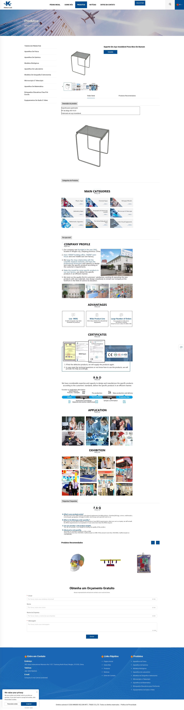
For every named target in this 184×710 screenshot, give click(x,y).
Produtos (81, 5)
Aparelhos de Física (31, 51)
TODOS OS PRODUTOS (32, 46)
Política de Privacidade (128, 705)
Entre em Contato (107, 5)
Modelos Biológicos (31, 63)
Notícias (92, 5)
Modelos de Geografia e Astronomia (37, 75)
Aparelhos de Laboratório (33, 69)
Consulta (110, 52)
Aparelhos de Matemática (33, 86)
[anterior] (62, 86)
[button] (153, 542)
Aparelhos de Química (32, 57)
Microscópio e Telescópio (33, 81)
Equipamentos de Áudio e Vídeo (36, 100)
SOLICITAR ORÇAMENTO (140, 3)
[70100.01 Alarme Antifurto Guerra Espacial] (144, 562)
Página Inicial (55, 5)
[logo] (8, 5)
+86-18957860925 (30, 671)
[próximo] (98, 86)
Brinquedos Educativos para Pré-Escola (36, 93)
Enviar (92, 636)
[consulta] (181, 347)
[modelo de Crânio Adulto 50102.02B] (77, 562)
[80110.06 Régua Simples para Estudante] (110, 562)
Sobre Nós (69, 5)
